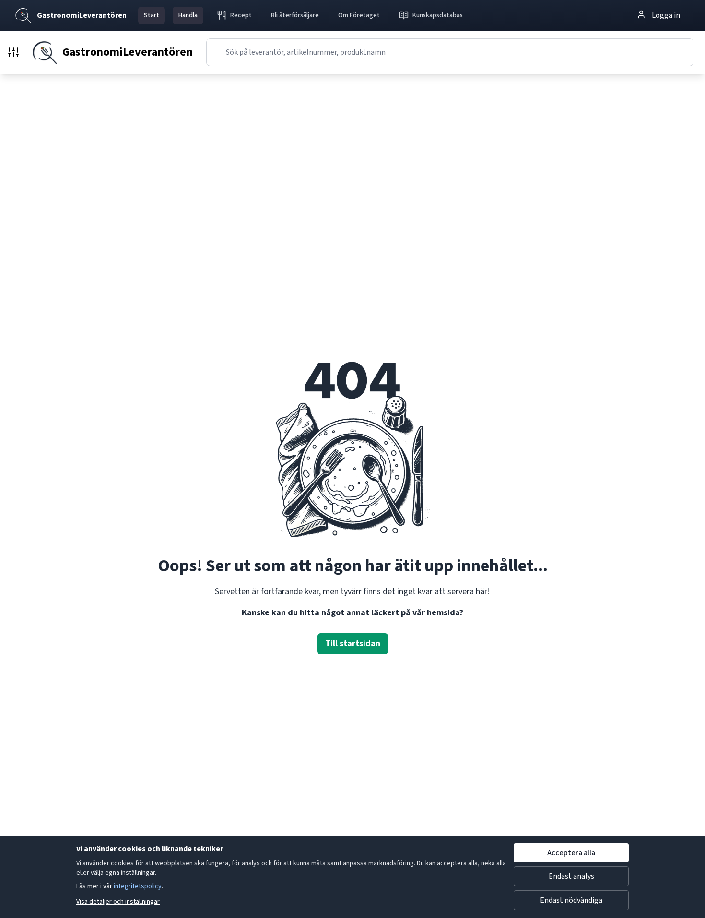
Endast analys (571, 876)
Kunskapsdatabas (437, 15)
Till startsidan (352, 643)
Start (151, 15)
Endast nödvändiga (571, 900)
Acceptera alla (571, 852)
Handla (188, 15)
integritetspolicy (138, 886)
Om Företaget (359, 15)
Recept (241, 15)
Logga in (666, 15)
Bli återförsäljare (295, 15)
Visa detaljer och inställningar (118, 901)
